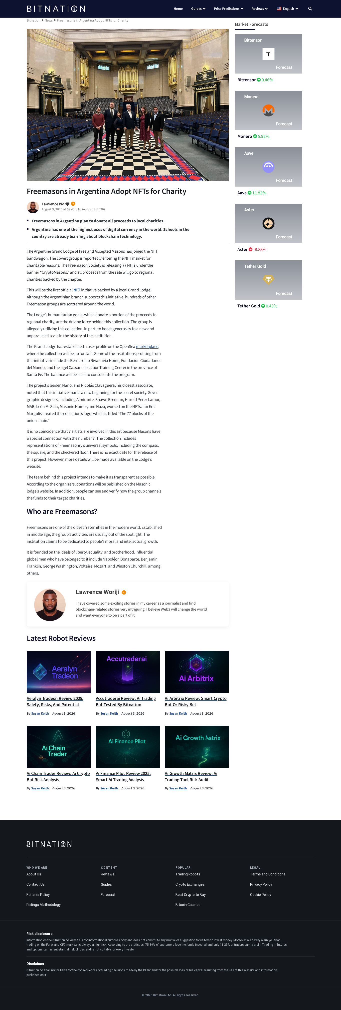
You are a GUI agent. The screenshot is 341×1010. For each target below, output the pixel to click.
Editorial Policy (38, 895)
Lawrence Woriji (97, 592)
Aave (242, 193)
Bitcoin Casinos (187, 905)
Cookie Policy (260, 895)
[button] (310, 9)
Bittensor (246, 80)
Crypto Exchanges (190, 884)
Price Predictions (226, 8)
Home (178, 8)
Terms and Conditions (268, 874)
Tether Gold (248, 306)
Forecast (108, 895)
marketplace (147, 347)
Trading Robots (187, 874)
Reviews (258, 8)
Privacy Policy (261, 884)
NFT (77, 290)
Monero (244, 136)
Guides (196, 8)
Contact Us (35, 884)
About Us (33, 874)
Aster (242, 249)
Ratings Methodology (43, 905)
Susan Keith (40, 713)
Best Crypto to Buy (190, 895)
